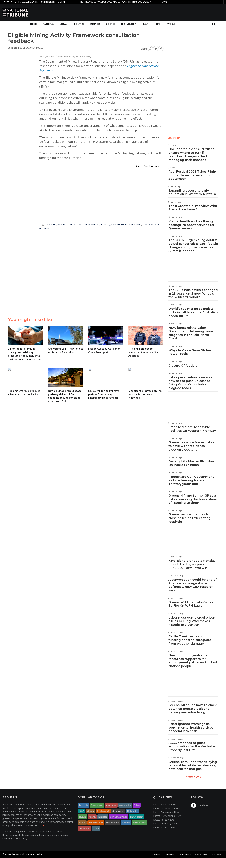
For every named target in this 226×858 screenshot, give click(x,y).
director (62, 224)
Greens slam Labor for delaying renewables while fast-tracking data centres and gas (192, 765)
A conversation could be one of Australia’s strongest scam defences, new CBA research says (192, 585)
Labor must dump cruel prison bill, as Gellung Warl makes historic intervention (191, 621)
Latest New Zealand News (167, 815)
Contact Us (170, 854)
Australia (51, 224)
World (171, 24)
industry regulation (122, 224)
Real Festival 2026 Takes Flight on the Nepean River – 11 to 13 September (192, 175)
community (125, 805)
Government (92, 224)
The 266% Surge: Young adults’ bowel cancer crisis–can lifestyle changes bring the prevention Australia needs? (193, 245)
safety (146, 224)
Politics (79, 24)
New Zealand (112, 822)
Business (95, 24)
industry (105, 224)
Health (146, 24)
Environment (136, 816)
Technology (128, 24)
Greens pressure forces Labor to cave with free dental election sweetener (191, 446)
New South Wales (118, 816)
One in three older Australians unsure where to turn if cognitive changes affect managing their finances (191, 154)
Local (63, 24)
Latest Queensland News (166, 812)
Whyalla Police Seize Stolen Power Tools (189, 352)
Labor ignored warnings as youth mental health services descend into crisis (190, 727)
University (132, 811)
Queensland (118, 811)
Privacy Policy (201, 854)
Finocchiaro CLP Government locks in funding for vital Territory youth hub (191, 480)
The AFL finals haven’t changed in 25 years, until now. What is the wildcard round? (193, 293)
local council (103, 811)
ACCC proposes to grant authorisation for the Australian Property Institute (192, 746)
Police (137, 805)
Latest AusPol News (164, 827)
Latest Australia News (165, 804)
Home (33, 24)
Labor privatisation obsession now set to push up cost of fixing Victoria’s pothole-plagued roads (190, 382)
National (48, 24)
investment (84, 828)
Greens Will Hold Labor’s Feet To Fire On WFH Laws (191, 604)
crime (96, 828)
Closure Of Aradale (182, 365)
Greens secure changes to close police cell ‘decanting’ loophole (189, 518)
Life (158, 24)
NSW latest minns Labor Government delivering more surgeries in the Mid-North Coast (190, 333)
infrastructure (95, 822)
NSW (81, 811)
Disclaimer (216, 854)
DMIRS (72, 224)
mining (137, 224)
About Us (156, 854)
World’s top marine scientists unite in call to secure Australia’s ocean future (193, 312)
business (126, 822)
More (41, 825)
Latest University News (165, 823)
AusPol (92, 816)
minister (102, 816)
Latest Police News (163, 819)
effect (80, 224)
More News (193, 776)
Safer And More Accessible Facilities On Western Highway (192, 429)
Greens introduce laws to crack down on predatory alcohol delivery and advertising (192, 708)
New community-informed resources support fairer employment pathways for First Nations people (192, 660)
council (82, 816)
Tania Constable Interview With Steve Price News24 (192, 207)
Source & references (148, 166)
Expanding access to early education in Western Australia (192, 192)
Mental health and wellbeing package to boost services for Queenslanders (191, 224)
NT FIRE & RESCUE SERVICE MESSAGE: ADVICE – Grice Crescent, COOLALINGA (101, 1)
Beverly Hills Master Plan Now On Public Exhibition (191, 463)
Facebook (203, 805)
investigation (139, 822)
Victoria (90, 811)
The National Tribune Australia (26, 854)
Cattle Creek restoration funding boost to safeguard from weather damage (189, 640)
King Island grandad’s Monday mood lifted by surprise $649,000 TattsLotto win (191, 564)
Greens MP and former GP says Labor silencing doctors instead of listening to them (192, 499)
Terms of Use (185, 854)
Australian (111, 805)
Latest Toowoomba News (167, 808)
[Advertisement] (163, 12)
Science (110, 24)
